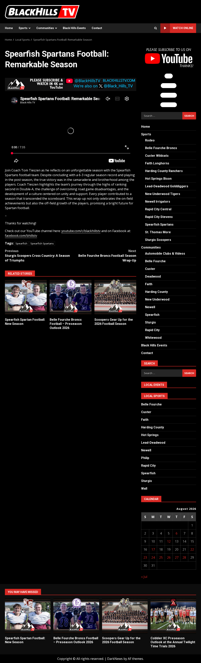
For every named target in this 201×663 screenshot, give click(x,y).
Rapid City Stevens (159, 217)
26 (169, 557)
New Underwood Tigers (162, 194)
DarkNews (115, 659)
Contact (97, 28)
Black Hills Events (74, 28)
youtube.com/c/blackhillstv (80, 231)
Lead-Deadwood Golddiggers (166, 186)
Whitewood (153, 338)
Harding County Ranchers (164, 171)
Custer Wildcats (157, 156)
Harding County (156, 292)
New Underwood (157, 299)
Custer (150, 269)
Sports (23, 28)
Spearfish (21, 243)
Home (9, 28)
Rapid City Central (158, 209)
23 (145, 557)
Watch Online (183, 28)
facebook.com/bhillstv (21, 235)
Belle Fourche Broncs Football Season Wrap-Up (107, 255)
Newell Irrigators (157, 201)
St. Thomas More (158, 232)
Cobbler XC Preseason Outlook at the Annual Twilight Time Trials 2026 (173, 615)
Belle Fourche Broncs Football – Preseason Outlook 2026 (70, 297)
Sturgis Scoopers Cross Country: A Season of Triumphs (37, 255)
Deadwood (153, 276)
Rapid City (152, 330)
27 (176, 557)
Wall (144, 488)
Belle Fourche (155, 261)
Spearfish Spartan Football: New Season (26, 297)
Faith (148, 284)
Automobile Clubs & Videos (165, 253)
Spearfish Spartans (42, 243)
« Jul (144, 577)
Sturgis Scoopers (158, 240)
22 (192, 549)
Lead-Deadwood (153, 442)
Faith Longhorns (157, 163)
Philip (145, 458)
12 (169, 541)
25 (161, 557)
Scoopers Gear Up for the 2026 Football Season (115, 297)
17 (153, 549)
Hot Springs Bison (158, 178)
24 (153, 557)
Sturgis (150, 322)
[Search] (155, 28)
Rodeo (150, 140)
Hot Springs (150, 435)
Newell (150, 307)
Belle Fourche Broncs (161, 148)
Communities (45, 28)
